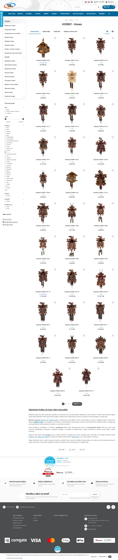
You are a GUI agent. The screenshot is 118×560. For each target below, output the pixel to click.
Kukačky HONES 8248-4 (57, 391)
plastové (43, 420)
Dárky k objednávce (45, 482)
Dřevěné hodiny (9, 45)
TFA (7, 182)
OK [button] (110, 556)
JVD (8, 156)
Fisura (8, 146)
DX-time (9, 144)
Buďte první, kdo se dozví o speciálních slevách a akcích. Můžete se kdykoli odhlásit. (42, 497)
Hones (8, 152)
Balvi (8, 135)
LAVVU (8, 161)
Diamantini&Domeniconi (13, 141)
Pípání (8, 201)
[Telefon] (4, 507)
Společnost (37, 515)
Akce (8, 109)
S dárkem (9, 113)
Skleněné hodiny (10, 88)
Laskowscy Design (11, 159)
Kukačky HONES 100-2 (72, 60)
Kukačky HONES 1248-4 (100, 159)
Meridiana (9, 169)
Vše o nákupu (17, 515)
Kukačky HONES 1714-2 (100, 192)
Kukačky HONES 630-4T (100, 292)
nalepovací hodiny (43, 437)
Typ (6, 107)
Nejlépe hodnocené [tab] (70, 31)
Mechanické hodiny (11, 65)
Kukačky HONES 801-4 (43, 358)
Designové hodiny (10, 29)
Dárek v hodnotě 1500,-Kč (13, 111)
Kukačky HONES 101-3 (43, 126)
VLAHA (8, 188)
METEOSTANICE (78, 14)
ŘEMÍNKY (102, 14)
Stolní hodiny (9, 92)
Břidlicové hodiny (10, 25)
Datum (8, 195)
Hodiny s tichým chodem (12, 49)
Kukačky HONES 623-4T (72, 292)
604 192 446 (7, 219)
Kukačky (7, 57)
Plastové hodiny (9, 76)
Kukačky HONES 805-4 (72, 358)
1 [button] (64, 404)
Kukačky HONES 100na (72, 93)
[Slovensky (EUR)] (88, 2)
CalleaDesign (10, 137)
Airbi (8, 127)
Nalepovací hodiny (10, 69)
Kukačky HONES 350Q (101, 225)
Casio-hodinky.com (60, 515)
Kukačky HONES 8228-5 (100, 358)
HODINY (39, 14)
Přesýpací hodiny (10, 80)
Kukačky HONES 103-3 (43, 159)
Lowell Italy (9, 163)
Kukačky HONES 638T (43, 60)
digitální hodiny (38, 422)
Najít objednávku (17, 528)
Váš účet (110, 2)
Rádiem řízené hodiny (11, 84)
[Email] (91, 2)
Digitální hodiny (9, 41)
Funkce (7, 193)
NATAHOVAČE (91, 14)
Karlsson (9, 157)
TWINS (8, 184)
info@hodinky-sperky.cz (11, 222)
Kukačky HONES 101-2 (101, 93)
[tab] (107, 31)
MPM (8, 171)
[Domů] (9, 5)
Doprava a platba (17, 520)
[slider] (5, 119)
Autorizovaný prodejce (17, 482)
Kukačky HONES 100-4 (43, 93)
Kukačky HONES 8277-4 (86, 391)
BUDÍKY (46, 14)
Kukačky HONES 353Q (72, 258)
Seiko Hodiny (10, 178)
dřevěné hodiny (53, 420)
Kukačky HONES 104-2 (72, 159)
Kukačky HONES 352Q (43, 258)
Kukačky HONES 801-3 (101, 325)
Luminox (9, 165)
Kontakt (35, 520)
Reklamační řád (17, 523)
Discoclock (9, 142)
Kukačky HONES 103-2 (101, 126)
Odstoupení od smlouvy (19, 525)
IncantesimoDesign (11, 154)
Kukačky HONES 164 (72, 192)
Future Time (9, 148)
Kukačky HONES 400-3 (43, 225)
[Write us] (85, 529)
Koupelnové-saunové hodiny (13, 53)
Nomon (8, 174)
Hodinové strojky (10, 96)
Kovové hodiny (9, 73)
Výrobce (7, 125)
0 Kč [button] (109, 7)
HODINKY (29, 14)
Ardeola (9, 131)
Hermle (8, 150)
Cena (6, 117)
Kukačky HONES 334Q (72, 225)
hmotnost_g (8, 204)
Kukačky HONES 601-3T (43, 292)
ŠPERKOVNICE (65, 14)
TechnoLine (9, 180)
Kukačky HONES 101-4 (72, 126)
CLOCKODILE (10, 139)
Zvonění (7, 199)
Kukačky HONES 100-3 (101, 60)
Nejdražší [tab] (57, 31)
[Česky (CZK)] (85, 2)
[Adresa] (85, 519)
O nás (35, 518)
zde (21, 558)
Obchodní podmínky (18, 518)
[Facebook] (108, 507)
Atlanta (8, 133)
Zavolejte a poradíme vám (76, 482)
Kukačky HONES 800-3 (43, 325)
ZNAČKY (20, 14)
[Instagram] (113, 507)
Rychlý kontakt (8, 224)
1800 (8, 206)
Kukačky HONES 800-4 (72, 325)
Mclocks (9, 167)
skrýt (6, 190)
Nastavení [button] (93, 556)
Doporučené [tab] (34, 31)
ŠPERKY (54, 14)
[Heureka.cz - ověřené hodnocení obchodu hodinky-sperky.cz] (59, 461)
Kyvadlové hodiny (10, 61)
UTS (8, 186)
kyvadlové (32, 437)
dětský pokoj (75, 437)
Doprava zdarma (102, 482)
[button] (113, 7)
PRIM (8, 176)
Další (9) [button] (76, 404)
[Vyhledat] (98, 7)
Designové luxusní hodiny (12, 33)
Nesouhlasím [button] (102, 556)
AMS (8, 129)
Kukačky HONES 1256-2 (43, 192)
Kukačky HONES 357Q (101, 258)
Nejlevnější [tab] (46, 31)
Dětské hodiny (9, 37)
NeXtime (9, 172)
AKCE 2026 (11, 14)
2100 (8, 208)
